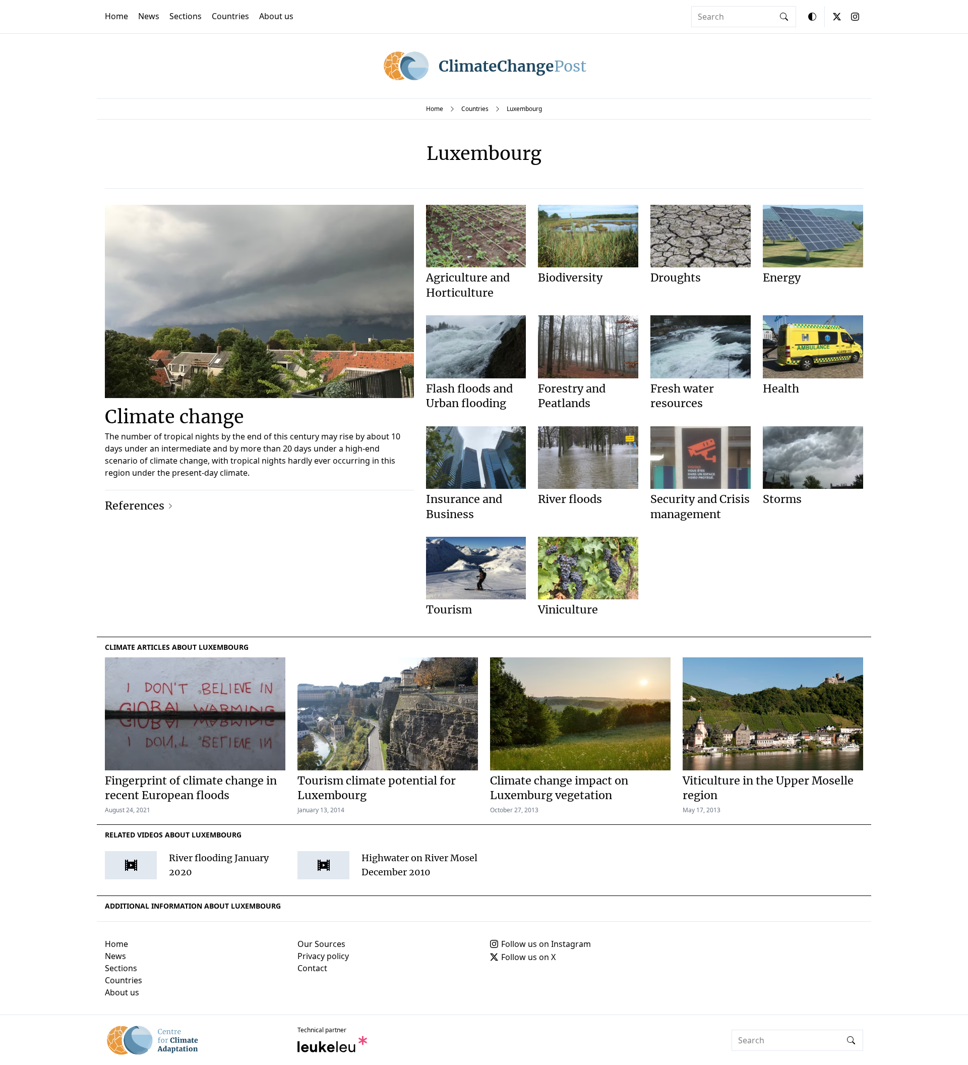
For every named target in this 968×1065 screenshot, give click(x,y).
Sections (185, 16)
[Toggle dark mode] (812, 17)
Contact (312, 968)
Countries (230, 16)
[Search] (784, 17)
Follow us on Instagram (546, 943)
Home (116, 16)
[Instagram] (855, 17)
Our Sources (321, 943)
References (134, 506)
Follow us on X (528, 957)
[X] (837, 17)
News (148, 16)
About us (276, 16)
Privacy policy (323, 956)
